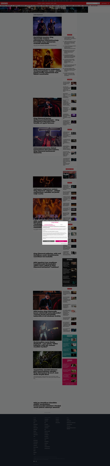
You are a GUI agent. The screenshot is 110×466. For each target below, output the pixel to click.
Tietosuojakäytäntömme (64, 243)
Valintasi (61, 224)
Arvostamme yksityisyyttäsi (48, 224)
